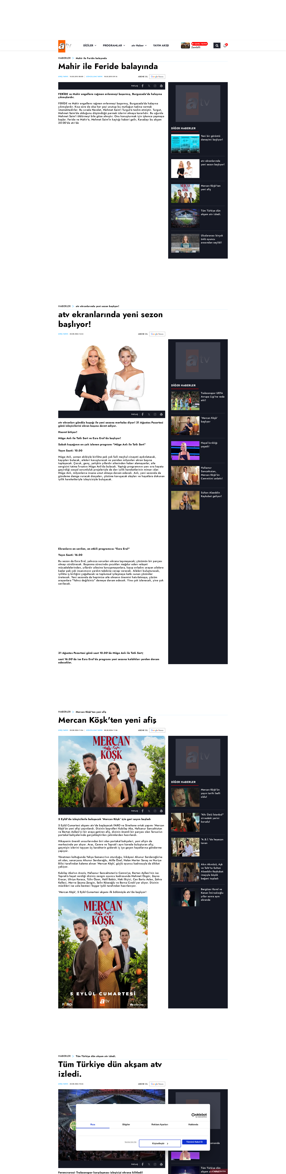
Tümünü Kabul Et (194, 1142)
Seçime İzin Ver (130, 1142)
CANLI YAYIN (219, 1171)
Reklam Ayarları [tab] (159, 1124)
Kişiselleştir (158, 1143)
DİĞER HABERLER (183, 128)
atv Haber (137, 45)
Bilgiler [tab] (126, 1124)
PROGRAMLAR (112, 45)
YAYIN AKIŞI (161, 45)
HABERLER (64, 58)
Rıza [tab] (92, 1124)
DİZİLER (88, 45)
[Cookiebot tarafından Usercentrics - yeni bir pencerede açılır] (194, 1115)
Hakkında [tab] (193, 1124)
